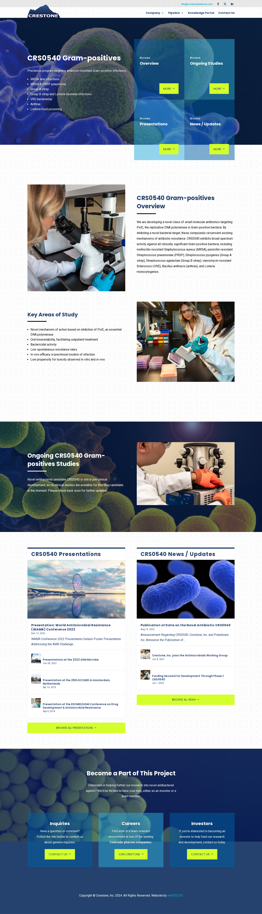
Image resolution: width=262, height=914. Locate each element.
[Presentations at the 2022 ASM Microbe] (36, 658)
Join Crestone (129, 854)
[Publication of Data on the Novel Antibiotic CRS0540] (186, 589)
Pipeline (174, 13)
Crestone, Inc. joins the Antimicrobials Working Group (190, 655)
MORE (167, 89)
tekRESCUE (175, 895)
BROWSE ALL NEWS (184, 699)
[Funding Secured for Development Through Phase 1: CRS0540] (145, 675)
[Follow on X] (225, 4)
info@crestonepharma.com (197, 4)
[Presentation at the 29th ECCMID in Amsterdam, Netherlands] (36, 679)
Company (153, 13)
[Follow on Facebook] (218, 4)
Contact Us (226, 13)
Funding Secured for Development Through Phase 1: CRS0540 (188, 677)
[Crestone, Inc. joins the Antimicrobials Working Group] (145, 654)
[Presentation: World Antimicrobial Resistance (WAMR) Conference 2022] (76, 589)
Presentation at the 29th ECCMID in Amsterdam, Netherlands (76, 682)
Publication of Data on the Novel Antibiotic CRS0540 (186, 625)
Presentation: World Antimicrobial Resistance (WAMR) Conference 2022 (70, 627)
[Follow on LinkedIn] (232, 4)
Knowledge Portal (201, 13)
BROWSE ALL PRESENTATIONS (74, 728)
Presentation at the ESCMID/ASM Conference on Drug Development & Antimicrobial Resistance (80, 706)
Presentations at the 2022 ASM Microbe (71, 660)
